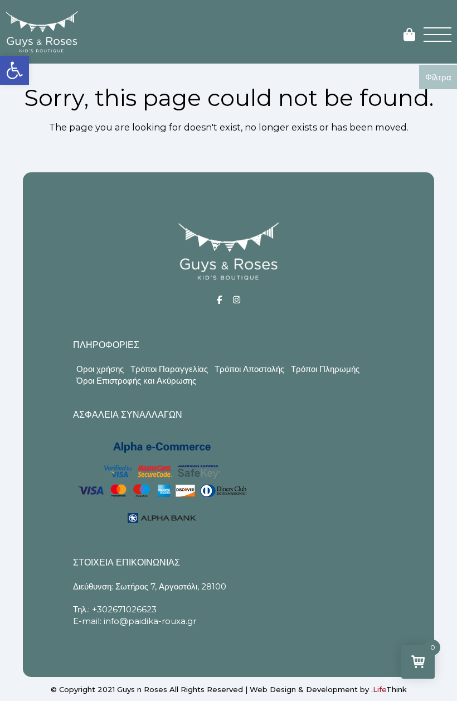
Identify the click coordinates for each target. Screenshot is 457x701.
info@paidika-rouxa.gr (150, 621)
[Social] (219, 299)
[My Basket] (409, 35)
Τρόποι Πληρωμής (325, 369)
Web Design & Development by (328, 689)
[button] (14, 70)
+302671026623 (124, 609)
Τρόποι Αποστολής (249, 369)
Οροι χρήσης (100, 369)
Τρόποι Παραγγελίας (169, 369)
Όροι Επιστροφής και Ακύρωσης (136, 380)
